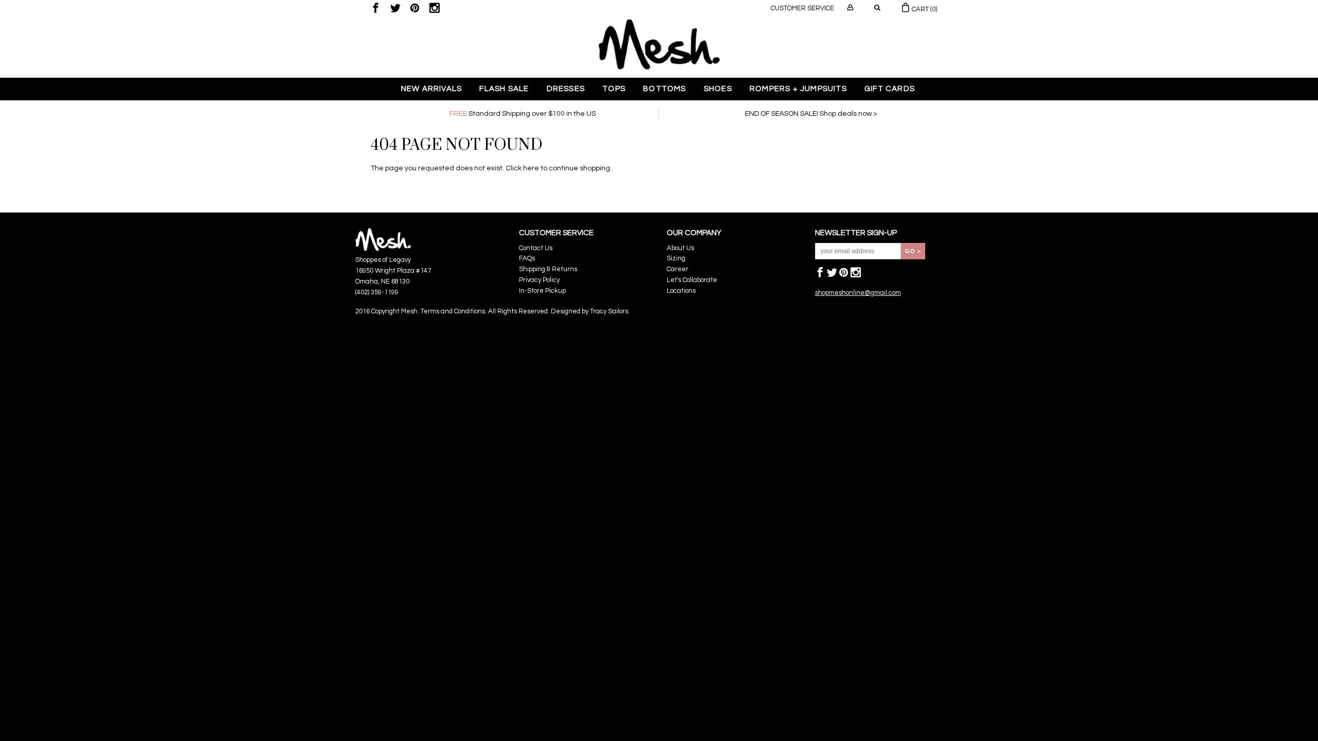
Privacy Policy (539, 280)
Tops (614, 89)
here (531, 168)
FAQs (527, 258)
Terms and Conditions (453, 311)
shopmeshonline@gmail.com (858, 292)
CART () (923, 9)
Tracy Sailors (609, 311)
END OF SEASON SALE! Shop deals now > (811, 113)
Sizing (676, 258)
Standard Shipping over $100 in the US (522, 113)
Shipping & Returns (548, 269)
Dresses (566, 89)
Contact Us (535, 248)
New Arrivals (431, 89)
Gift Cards (889, 89)
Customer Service (802, 8)
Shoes (718, 89)
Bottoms (664, 89)
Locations (681, 290)
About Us (680, 248)
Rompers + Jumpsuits (798, 89)
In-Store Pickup (542, 290)
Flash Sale (504, 89)
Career (677, 269)
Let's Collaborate (692, 280)
